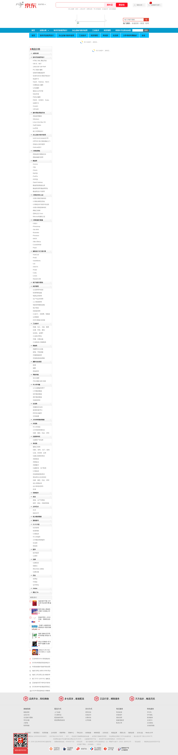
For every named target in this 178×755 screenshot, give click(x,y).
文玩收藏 (36, 416)
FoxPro (35, 176)
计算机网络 (36, 151)
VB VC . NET (37, 64)
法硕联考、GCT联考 (39, 468)
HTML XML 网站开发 (40, 61)
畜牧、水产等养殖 (39, 500)
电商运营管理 (37, 296)
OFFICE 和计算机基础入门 (41, 141)
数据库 (35, 161)
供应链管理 (36, 311)
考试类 (105, 35)
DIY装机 (149, 715)
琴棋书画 (36, 374)
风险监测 (114, 733)
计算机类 (36, 471)
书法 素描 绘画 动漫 (39, 381)
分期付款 (88, 717)
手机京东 (80, 733)
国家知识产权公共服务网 (123, 749)
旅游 (34, 365)
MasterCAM (37, 279)
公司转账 (88, 720)
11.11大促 (36, 524)
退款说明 (119, 717)
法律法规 (36, 572)
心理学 (35, 556)
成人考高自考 (37, 483)
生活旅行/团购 (28, 717)
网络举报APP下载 (109, 749)
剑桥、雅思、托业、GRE (41, 433)
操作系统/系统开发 (39, 113)
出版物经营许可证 (90, 739)
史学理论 (36, 585)
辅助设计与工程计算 (39, 251)
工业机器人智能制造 (39, 342)
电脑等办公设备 (38, 349)
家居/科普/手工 (38, 410)
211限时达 (57, 715)
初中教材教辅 (37, 394)
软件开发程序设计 (60, 30)
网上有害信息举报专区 (96, 749)
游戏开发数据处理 (39, 73)
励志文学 (36, 513)
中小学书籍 (36, 384)
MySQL (35, 173)
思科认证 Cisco (38, 213)
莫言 (76, 9)
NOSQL (35, 179)
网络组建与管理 (38, 157)
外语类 (35, 423)
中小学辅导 (36, 537)
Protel (35, 270)
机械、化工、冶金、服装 (41, 327)
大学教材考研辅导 (39, 540)
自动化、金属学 (38, 333)
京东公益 (140, 733)
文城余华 (105, 9)
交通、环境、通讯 (39, 330)
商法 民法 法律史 (38, 569)
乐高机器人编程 (38, 85)
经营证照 (79, 742)
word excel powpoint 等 (40, 138)
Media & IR (149, 733)
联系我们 (37, 733)
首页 (33, 30)
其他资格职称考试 (39, 474)
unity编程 (36, 88)
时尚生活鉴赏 (37, 413)
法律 (34, 559)
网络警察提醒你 (68, 749)
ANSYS (35, 267)
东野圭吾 (89, 9)
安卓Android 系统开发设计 (41, 76)
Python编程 (37, 97)
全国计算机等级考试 (39, 198)
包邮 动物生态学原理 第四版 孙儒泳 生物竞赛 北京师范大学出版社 (44, 636)
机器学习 (36, 79)
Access (35, 164)
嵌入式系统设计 (38, 131)
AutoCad (36, 255)
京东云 (99, 744)
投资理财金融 (37, 293)
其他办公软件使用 (39, 144)
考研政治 (36, 462)
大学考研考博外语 (39, 430)
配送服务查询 (58, 717)
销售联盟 (97, 733)
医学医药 (36, 553)
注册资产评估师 (38, 440)
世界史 (35, 579)
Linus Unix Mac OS (39, 122)
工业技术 (95, 30)
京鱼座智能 (150, 725)
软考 (34, 489)
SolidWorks (37, 261)
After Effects (37, 242)
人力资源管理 (37, 302)
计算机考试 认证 (38, 195)
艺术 (34, 510)
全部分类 (43, 30)
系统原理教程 (37, 116)
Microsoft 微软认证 (39, 216)
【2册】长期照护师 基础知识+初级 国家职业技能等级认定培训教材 (44, 628)
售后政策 (119, 712)
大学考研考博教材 (130, 35)
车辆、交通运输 (38, 339)
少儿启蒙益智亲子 (39, 388)
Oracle (35, 170)
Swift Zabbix (37, 125)
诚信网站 (82, 749)
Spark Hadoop (38, 182)
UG (34, 264)
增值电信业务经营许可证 (152, 742)
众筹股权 (36, 317)
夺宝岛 (149, 712)
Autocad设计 (37, 147)
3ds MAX (36, 229)
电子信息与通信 (38, 282)
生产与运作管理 (38, 299)
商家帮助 (62, 733)
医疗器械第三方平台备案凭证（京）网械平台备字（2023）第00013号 (108, 742)
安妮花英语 (36, 400)
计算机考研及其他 (39, 201)
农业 (143, 35)
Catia (35, 273)
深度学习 (36, 103)
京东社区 (105, 733)
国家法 (35, 566)
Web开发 (36, 94)
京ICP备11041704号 (56, 736)
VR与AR (36, 109)
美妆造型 (36, 371)
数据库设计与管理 (39, 191)
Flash (35, 248)
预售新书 (36, 520)
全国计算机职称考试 (39, 207)
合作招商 (54, 733)
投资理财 (36, 531)
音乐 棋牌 (36, 378)
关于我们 (28, 733)
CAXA (35, 276)
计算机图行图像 (38, 220)
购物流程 (26, 712)
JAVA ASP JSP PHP (39, 67)
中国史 (35, 582)
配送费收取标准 (59, 720)
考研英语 (36, 459)
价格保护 (119, 715)
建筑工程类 (36, 447)
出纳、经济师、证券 (39, 453)
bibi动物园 (112, 9)
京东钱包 (90, 744)
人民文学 (82, 9)
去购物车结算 (155, 5)
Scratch (35, 106)
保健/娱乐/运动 (38, 407)
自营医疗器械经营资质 (99, 736)
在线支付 (88, 715)
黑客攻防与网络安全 (39, 154)
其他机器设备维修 (39, 358)
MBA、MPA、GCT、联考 (41, 450)
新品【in (35, 592)
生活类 (115, 35)
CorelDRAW (37, 245)
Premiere (36, 235)
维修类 (35, 346)
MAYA (35, 238)
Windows (36, 119)
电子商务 (36, 308)
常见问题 (26, 720)
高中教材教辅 (37, 397)
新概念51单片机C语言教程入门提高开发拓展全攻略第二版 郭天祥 (44, 652)
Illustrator (36, 232)
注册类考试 (36, 436)
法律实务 (36, 563)
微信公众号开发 (38, 91)
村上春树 (71, 9)
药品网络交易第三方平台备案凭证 (120, 736)
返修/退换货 (120, 720)
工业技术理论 (37, 336)
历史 (34, 575)
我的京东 (139, 5)
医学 (34, 549)
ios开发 (35, 128)
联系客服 (26, 725)
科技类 (35, 546)
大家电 (26, 723)
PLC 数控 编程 (38, 70)
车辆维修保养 (37, 355)
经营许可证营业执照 (123, 30)
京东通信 (150, 723)
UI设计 (35, 223)
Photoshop (36, 226)
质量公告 (123, 733)
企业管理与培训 (38, 290)
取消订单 (119, 723)
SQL (34, 167)
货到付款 (88, 712)
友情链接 (88, 733)
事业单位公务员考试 (39, 477)
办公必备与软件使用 (79, 30)
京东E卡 (149, 720)
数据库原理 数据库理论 (40, 188)
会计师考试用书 (38, 486)
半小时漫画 (97, 9)
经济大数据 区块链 (39, 320)
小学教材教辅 (37, 391)
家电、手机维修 (38, 352)
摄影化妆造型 (37, 362)
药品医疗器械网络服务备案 (80, 736)
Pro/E (35, 258)
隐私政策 (131, 733)
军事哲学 (36, 493)
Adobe (35, 588)
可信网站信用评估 (55, 749)
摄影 (34, 368)
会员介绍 (26, 715)
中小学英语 (36, 427)
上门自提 (57, 712)
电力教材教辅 (37, 516)
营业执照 (138, 742)
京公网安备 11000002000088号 (36, 736)
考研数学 (36, 465)
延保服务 (150, 717)
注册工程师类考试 (39, 456)
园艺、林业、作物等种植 (41, 503)
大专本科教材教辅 (38, 420)
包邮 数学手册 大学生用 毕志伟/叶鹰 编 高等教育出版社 (44, 603)
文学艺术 (36, 506)
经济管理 (107, 30)
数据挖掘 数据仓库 (39, 185)
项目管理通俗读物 (39, 305)
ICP (67, 736)
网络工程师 (36, 210)
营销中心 (71, 733)
